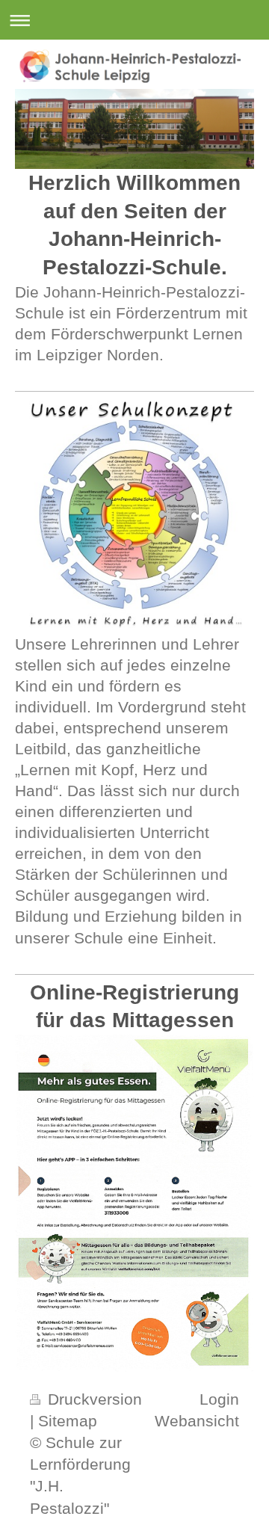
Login (219, 1399)
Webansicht (197, 1420)
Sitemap (67, 1420)
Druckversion (92, 1399)
